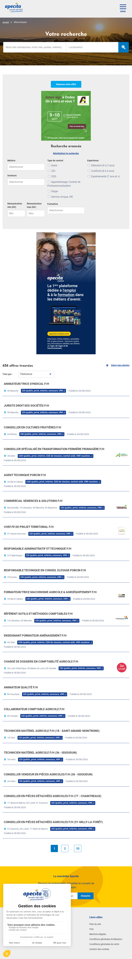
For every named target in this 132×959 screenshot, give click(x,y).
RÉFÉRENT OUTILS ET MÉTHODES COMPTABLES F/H (38, 613)
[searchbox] (92, 47)
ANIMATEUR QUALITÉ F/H (21, 687)
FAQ (91, 929)
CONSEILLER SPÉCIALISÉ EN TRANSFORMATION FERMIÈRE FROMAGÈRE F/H (54, 449)
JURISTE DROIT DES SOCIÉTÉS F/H (26, 405)
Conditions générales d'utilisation (105, 939)
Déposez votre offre (66, 84)
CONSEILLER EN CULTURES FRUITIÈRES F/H (32, 427)
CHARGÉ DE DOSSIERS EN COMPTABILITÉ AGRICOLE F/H (41, 661)
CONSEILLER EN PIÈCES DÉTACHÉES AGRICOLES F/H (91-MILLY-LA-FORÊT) (53, 822)
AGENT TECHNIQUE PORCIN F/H (25, 475)
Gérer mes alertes (120, 365)
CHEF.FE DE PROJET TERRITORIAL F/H (29, 527)
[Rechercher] (123, 47)
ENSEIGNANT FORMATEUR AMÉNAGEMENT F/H (35, 635)
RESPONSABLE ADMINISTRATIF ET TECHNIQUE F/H (37, 548)
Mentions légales (97, 934)
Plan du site (95, 924)
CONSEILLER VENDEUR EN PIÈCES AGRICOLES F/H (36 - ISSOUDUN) (48, 774)
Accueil (6, 22)
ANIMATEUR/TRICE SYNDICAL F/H (26, 383)
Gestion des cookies (99, 949)
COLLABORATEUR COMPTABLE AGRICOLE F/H (34, 709)
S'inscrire (85, 896)
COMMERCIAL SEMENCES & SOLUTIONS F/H (33, 501)
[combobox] (92, 47)
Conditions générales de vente (104, 944)
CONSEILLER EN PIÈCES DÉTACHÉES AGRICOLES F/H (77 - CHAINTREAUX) (52, 796)
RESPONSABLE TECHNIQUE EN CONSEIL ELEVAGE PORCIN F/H (45, 570)
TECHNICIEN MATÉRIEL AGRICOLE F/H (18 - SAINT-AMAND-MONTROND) (51, 730)
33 (77, 848)
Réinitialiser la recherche (66, 153)
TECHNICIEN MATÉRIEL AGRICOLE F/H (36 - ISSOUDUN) (40, 752)
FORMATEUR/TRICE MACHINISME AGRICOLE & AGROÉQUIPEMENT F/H (50, 592)
